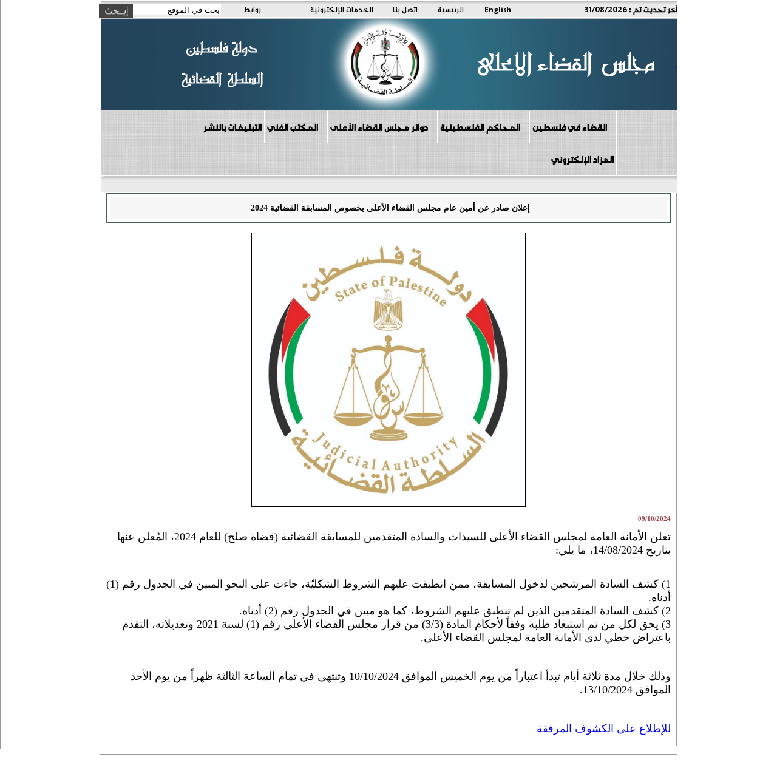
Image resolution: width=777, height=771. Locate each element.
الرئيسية (451, 9)
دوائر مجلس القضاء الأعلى (379, 126)
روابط (252, 9)
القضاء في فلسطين (569, 126)
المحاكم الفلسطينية (480, 126)
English (497, 9)
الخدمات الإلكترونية (341, 9)
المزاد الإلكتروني (582, 159)
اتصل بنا (405, 9)
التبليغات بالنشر (232, 126)
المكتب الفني (292, 126)
